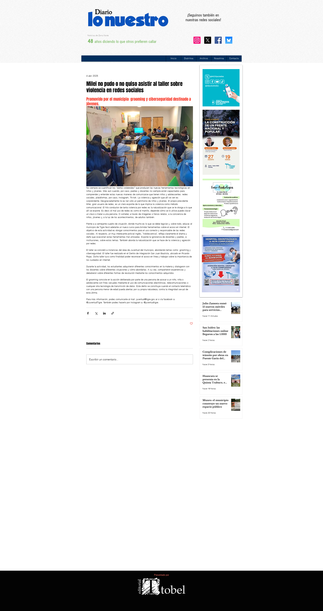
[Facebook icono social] (218, 40)
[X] (207, 40)
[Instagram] (197, 40)
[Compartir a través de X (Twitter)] (96, 313)
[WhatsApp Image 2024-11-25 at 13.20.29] (228, 40)
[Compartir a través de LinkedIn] (104, 313)
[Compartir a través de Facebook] (87, 313)
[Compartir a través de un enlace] (112, 313)
